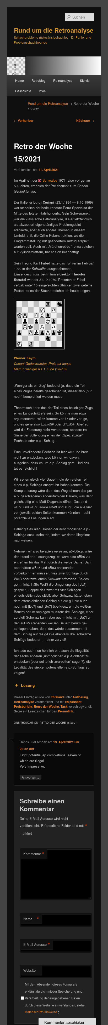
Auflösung (80, 697)
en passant (73, 701)
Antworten (30, 777)
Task (64, 706)
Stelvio (85, 80)
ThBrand (57, 697)
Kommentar (33, 854)
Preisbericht (23, 706)
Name (31, 919)
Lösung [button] (28, 685)
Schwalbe (49, 180)
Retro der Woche (46, 706)
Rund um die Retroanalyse (53, 30)
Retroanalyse (62, 80)
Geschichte (23, 91)
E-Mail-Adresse (36, 944)
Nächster (85, 120)
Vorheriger (24, 120)
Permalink (65, 711)
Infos (42, 91)
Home (19, 80)
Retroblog (38, 80)
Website (29, 970)
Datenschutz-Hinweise (41, 1012)
